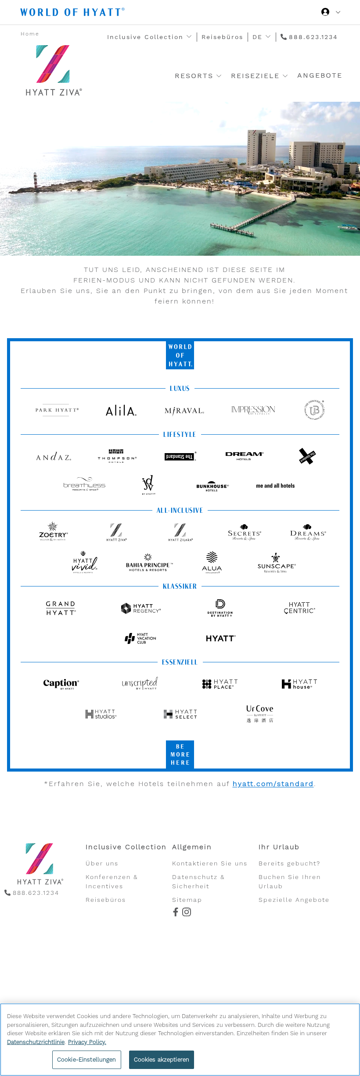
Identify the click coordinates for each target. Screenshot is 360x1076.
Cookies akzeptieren (161, 1059)
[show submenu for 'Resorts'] (219, 75)
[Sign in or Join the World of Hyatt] (330, 13)
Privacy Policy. (87, 1042)
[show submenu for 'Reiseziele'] (285, 75)
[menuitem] (129, 873)
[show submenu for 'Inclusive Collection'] (189, 36)
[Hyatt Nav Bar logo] (73, 13)
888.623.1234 (313, 36)
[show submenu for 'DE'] (268, 36)
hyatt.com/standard (273, 783)
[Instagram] (185, 912)
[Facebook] (174, 912)
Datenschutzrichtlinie (36, 1042)
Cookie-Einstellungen (86, 1059)
